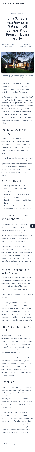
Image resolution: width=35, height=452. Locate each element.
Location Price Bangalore (12, 3)
